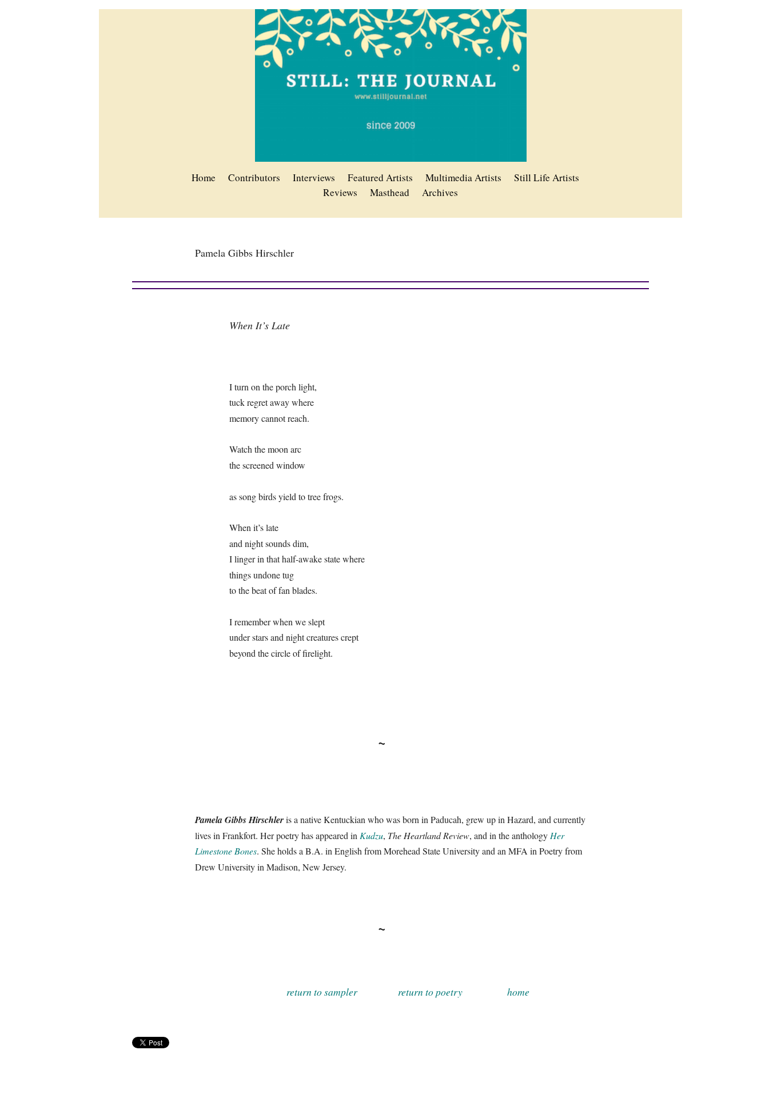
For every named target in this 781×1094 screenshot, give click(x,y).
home (518, 992)
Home (204, 177)
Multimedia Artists (463, 177)
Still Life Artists (546, 177)
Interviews (314, 177)
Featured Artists (380, 177)
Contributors (254, 177)
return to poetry (430, 992)
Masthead (389, 192)
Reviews (340, 192)
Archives (440, 192)
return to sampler (321, 992)
